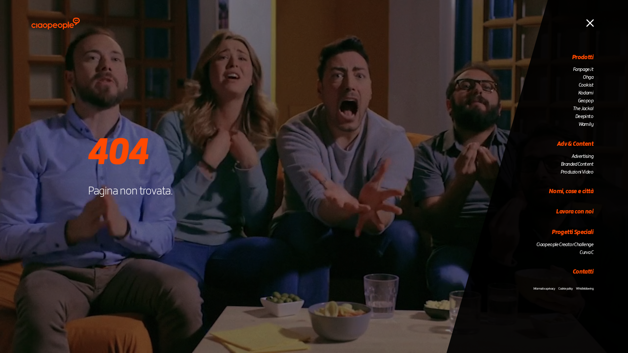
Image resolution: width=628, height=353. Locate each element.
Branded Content (577, 164)
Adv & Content (575, 144)
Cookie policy (565, 288)
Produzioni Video (577, 172)
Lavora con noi (574, 212)
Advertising (582, 156)
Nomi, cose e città (571, 191)
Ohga (588, 77)
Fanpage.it (583, 69)
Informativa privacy (544, 288)
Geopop (585, 101)
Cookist (586, 85)
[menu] (590, 22)
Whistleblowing (584, 288)
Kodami (585, 93)
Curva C (586, 252)
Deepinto (584, 116)
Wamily (586, 124)
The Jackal (583, 108)
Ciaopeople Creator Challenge (564, 244)
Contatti (583, 272)
